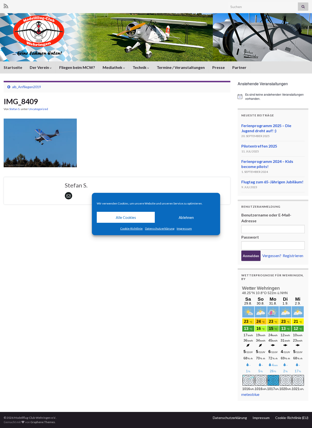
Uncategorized (38, 109)
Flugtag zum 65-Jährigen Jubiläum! (272, 181)
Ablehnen (186, 217)
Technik (140, 67)
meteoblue (250, 394)
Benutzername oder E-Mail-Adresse (266, 218)
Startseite (13, 67)
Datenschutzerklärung (159, 228)
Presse (218, 67)
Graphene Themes (42, 422)
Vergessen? (271, 255)
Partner (239, 67)
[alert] (273, 97)
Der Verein (40, 67)
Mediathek (113, 67)
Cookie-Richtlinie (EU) (291, 418)
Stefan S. (14, 109)
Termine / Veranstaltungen (181, 67)
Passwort (250, 237)
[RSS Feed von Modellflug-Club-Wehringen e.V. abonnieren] (6, 5)
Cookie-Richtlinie (131, 228)
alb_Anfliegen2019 (26, 87)
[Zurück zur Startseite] (156, 37)
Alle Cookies (126, 217)
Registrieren (293, 255)
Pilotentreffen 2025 (259, 146)
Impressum (184, 228)
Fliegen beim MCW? (77, 67)
